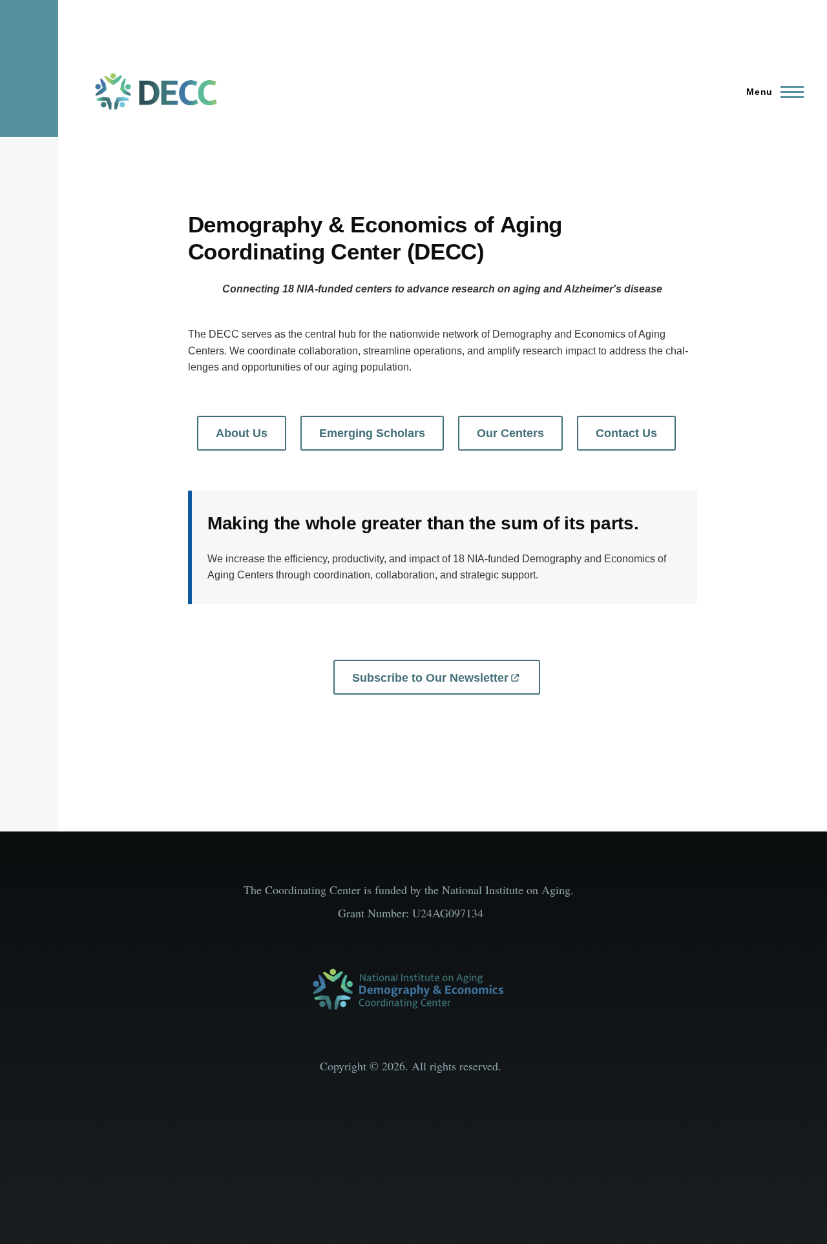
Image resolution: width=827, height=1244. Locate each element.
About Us (241, 433)
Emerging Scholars (372, 433)
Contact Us (626, 433)
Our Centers (510, 433)
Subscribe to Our (430, 677)
